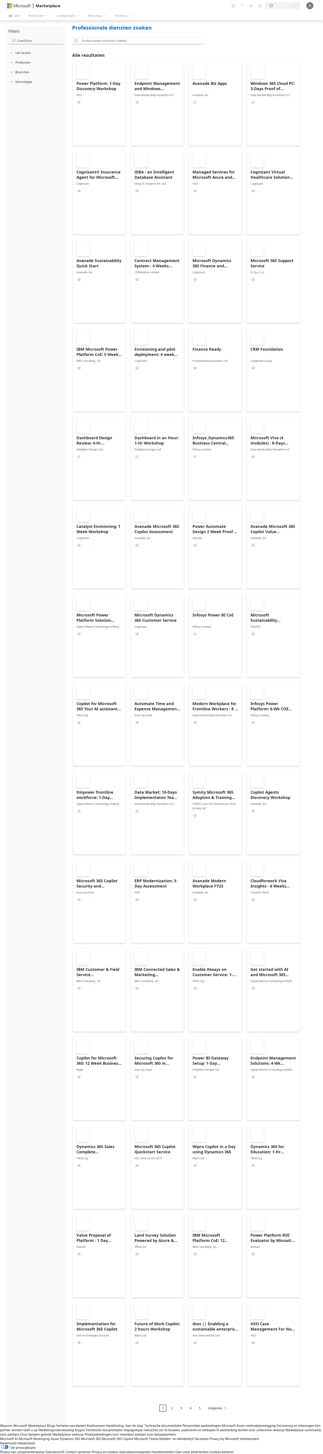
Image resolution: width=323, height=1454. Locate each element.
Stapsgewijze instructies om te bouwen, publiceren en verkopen (169, 1430)
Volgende (215, 1408)
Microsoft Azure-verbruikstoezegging (249, 1425)
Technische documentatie (163, 1425)
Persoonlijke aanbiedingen (201, 1425)
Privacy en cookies (105, 1452)
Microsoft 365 (91, 1438)
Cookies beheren (221, 1452)
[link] (99, 104)
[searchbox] (40, 41)
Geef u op (30, 1430)
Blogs (51, 1425)
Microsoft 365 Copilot (117, 1438)
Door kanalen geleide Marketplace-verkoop (52, 1434)
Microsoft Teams (146, 1438)
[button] (75, 40)
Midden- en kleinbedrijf (176, 1438)
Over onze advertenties (192, 1452)
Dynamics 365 (70, 1438)
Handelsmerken (163, 1452)
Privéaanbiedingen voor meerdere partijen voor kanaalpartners (130, 1434)
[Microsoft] (19, 5)
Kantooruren (96, 1425)
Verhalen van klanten (71, 1425)
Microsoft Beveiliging (34, 1438)
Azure (55, 1438)
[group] (78, 102)
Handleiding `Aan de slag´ (125, 1425)
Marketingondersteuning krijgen (61, 1430)
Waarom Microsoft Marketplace (23, 1425)
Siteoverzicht (54, 1452)
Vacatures (201, 1438)
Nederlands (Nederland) (17, 1443)
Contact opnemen (78, 1452)
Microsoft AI (9, 1438)
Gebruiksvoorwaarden (135, 1452)
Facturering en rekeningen (295, 1425)
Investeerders (249, 1438)
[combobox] (139, 40)
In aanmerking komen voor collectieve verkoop (250, 1430)
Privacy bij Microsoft (224, 1438)
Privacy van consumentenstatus (22, 1452)
